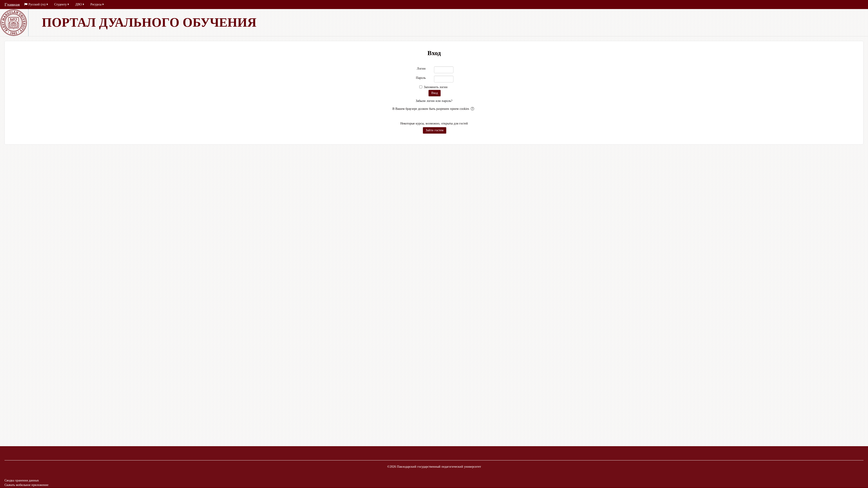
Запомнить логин (436, 87)
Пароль (421, 78)
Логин (421, 68)
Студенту (60, 4)
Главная (12, 4)
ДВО (78, 4)
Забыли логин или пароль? (434, 101)
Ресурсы (95, 4)
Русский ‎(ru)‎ (37, 4)
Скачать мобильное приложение (26, 485)
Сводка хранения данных (22, 480)
